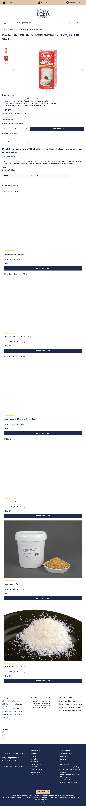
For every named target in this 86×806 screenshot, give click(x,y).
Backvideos (34, 762)
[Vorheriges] (13, 69)
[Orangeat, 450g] (43, 549)
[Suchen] (55, 23)
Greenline (62, 772)
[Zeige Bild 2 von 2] (49, 90)
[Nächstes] (82, 69)
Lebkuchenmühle (61, 163)
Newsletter (34, 775)
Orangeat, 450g (11, 584)
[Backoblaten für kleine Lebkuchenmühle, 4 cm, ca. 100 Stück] (48, 69)
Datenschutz (63, 756)
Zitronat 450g (10, 501)
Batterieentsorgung (65, 779)
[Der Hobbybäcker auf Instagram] (70, 701)
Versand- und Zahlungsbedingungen (71, 767)
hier (46, 799)
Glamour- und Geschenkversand (69, 769)
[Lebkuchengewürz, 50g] (43, 220)
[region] (43, 69)
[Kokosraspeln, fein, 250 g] (43, 632)
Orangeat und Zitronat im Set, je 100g (20, 419)
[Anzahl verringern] (4, 129)
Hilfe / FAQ (34, 767)
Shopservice (35, 750)
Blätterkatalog (35, 772)
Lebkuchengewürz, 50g (14, 254)
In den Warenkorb (57, 128)
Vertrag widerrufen (43, 791)
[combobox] (34, 23)
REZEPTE (44, 3)
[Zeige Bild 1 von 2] (46, 90)
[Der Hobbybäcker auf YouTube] (70, 711)
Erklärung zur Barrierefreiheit (68, 782)
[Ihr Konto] (69, 23)
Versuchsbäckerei (36, 764)
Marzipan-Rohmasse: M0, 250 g (18, 336)
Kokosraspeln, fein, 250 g (15, 666)
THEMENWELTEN (12, 3)
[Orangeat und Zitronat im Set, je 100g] (43, 384)
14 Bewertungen (7, 120)
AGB (60, 762)
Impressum (63, 759)
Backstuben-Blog (36, 769)
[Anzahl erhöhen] (26, 129)
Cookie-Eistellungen (65, 754)
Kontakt (33, 756)
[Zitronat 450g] (43, 467)
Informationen (64, 750)
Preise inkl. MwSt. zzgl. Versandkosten (14, 113)
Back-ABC (34, 759)
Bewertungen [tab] (39, 142)
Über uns (34, 754)
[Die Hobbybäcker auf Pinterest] (70, 707)
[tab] (7, 142)
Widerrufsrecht (64, 764)
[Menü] (4, 23)
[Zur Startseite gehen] (43, 13)
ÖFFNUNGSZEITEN (76, 3)
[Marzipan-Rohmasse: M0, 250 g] (43, 302)
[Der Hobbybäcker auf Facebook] (70, 704)
